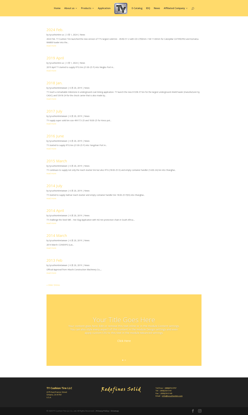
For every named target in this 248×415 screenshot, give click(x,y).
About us (69, 8)
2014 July (54, 185)
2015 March (56, 160)
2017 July (54, 111)
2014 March (56, 235)
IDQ (148, 8)
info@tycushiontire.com (172, 396)
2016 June (55, 136)
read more (51, 45)
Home (57, 8)
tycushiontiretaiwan (58, 87)
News (157, 8)
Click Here (124, 341)
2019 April (55, 58)
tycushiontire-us (56, 34)
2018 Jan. (54, 82)
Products (86, 8)
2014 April (55, 210)
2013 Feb (54, 260)
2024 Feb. (54, 29)
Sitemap (115, 411)
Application (104, 8)
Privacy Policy (102, 411)
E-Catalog (137, 8)
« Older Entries (53, 285)
